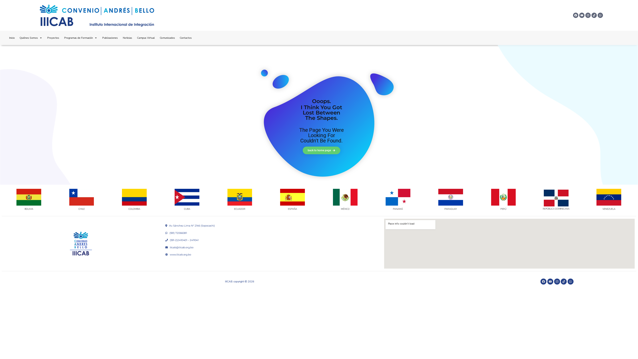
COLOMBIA (134, 209)
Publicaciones (110, 38)
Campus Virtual (146, 38)
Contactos (186, 38)
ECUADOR (239, 209)
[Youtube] (582, 15)
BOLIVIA (29, 209)
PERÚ (503, 209)
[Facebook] (575, 15)
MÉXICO (345, 209)
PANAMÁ (398, 209)
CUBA (187, 209)
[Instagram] (588, 15)
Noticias (127, 38)
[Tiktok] (594, 15)
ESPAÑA (292, 209)
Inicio (12, 38)
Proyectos (53, 38)
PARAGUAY (450, 209)
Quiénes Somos (29, 38)
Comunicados (167, 38)
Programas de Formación (78, 38)
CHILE (81, 209)
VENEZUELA (608, 209)
